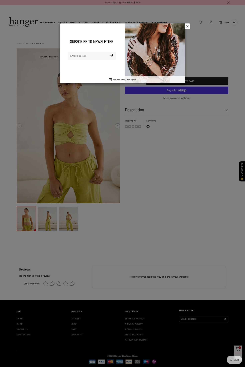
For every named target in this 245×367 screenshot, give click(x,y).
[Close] (187, 26)
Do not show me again (124, 79)
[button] (112, 56)
